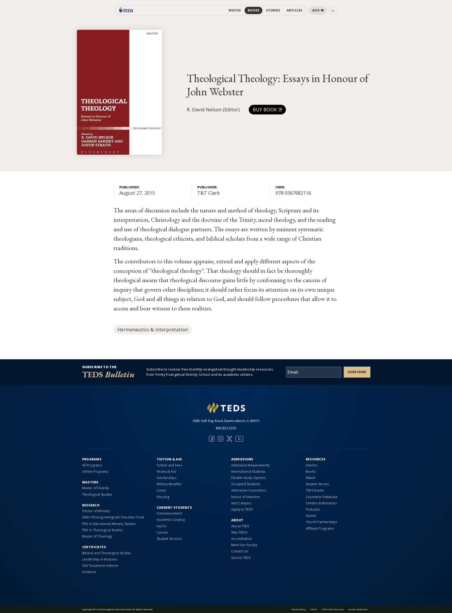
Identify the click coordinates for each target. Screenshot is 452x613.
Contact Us (239, 551)
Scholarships (166, 478)
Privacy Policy (299, 609)
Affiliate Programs (320, 528)
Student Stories (317, 484)
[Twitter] (229, 439)
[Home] (226, 408)
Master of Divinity (95, 488)
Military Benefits (169, 484)
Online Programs (95, 471)
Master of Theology (97, 536)
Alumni (311, 515)
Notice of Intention (245, 497)
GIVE (316, 10)
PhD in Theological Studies (102, 530)
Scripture (89, 572)
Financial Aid (166, 471)
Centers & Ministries (321, 503)
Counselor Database (321, 497)
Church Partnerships (321, 522)
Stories (273, 10)
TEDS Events (315, 490)
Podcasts (313, 509)
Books (253, 10)
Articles (294, 10)
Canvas (162, 532)
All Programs (92, 465)
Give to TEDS (241, 558)
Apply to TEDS (242, 509)
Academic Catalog (171, 519)
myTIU (161, 526)
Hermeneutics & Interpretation (152, 329)
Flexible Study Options (248, 478)
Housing (163, 497)
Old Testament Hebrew (100, 565)
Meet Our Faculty (244, 545)
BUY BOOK (265, 109)
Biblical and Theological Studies (106, 553)
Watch (235, 10)
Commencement (169, 513)
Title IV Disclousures (332, 609)
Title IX (313, 609)
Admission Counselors (248, 490)
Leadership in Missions (99, 559)
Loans (161, 490)
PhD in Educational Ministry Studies (108, 524)
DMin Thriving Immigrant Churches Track (113, 517)
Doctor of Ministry (96, 511)
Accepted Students (245, 484)
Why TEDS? (239, 532)
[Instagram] (220, 439)
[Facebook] (211, 439)
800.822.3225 (226, 428)
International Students (248, 471)
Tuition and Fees (169, 465)
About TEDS (240, 526)
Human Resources (358, 609)
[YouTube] (239, 439)
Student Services (169, 538)
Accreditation (241, 538)
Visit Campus (241, 503)
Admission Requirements (250, 465)
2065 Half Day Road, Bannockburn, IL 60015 (226, 421)
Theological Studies (97, 494)
